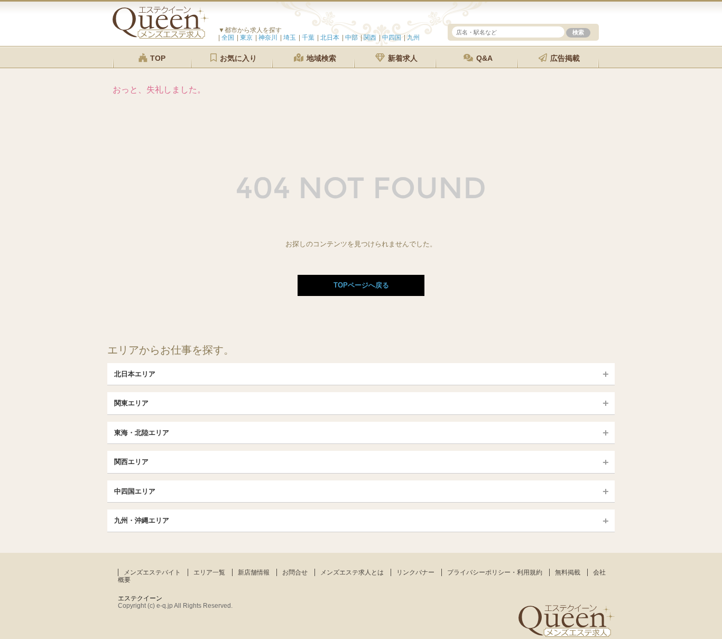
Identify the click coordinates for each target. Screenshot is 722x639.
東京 (246, 37)
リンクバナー (415, 572)
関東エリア (131, 403)
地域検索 (320, 58)
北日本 (329, 37)
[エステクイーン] (161, 36)
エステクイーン (140, 598)
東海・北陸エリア (141, 433)
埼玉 (289, 37)
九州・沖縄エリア (141, 520)
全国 (227, 37)
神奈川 (267, 37)
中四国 (391, 37)
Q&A (483, 58)
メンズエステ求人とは (352, 572)
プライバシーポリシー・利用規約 (494, 572)
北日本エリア (134, 374)
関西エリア (131, 462)
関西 (370, 37)
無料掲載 (567, 572)
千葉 (308, 37)
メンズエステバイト (152, 572)
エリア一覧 (209, 572)
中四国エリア (134, 491)
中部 (351, 37)
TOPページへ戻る (361, 285)
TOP (156, 58)
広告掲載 (564, 58)
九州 (413, 37)
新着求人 (402, 58)
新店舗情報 (254, 572)
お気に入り (237, 58)
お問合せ (295, 572)
